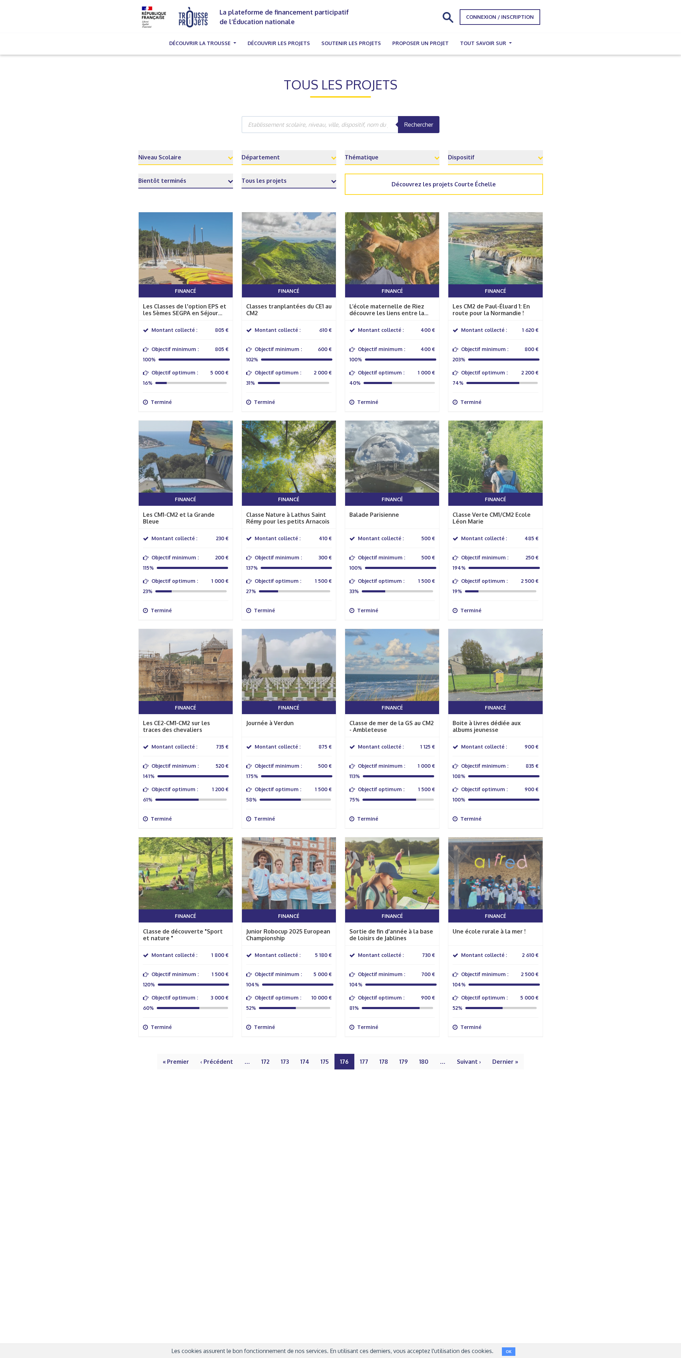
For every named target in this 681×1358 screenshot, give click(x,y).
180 (423, 1061)
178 (384, 1061)
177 (364, 1061)
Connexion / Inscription (500, 17)
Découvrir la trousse (200, 43)
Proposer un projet (420, 43)
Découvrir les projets (279, 43)
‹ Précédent (216, 1061)
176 (344, 1061)
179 (403, 1061)
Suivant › (469, 1061)
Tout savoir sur (484, 43)
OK (508, 1351)
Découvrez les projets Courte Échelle (444, 184)
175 (325, 1061)
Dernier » (505, 1061)
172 (265, 1061)
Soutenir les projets (351, 43)
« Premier (176, 1061)
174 (304, 1061)
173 (285, 1061)
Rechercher (418, 124)
